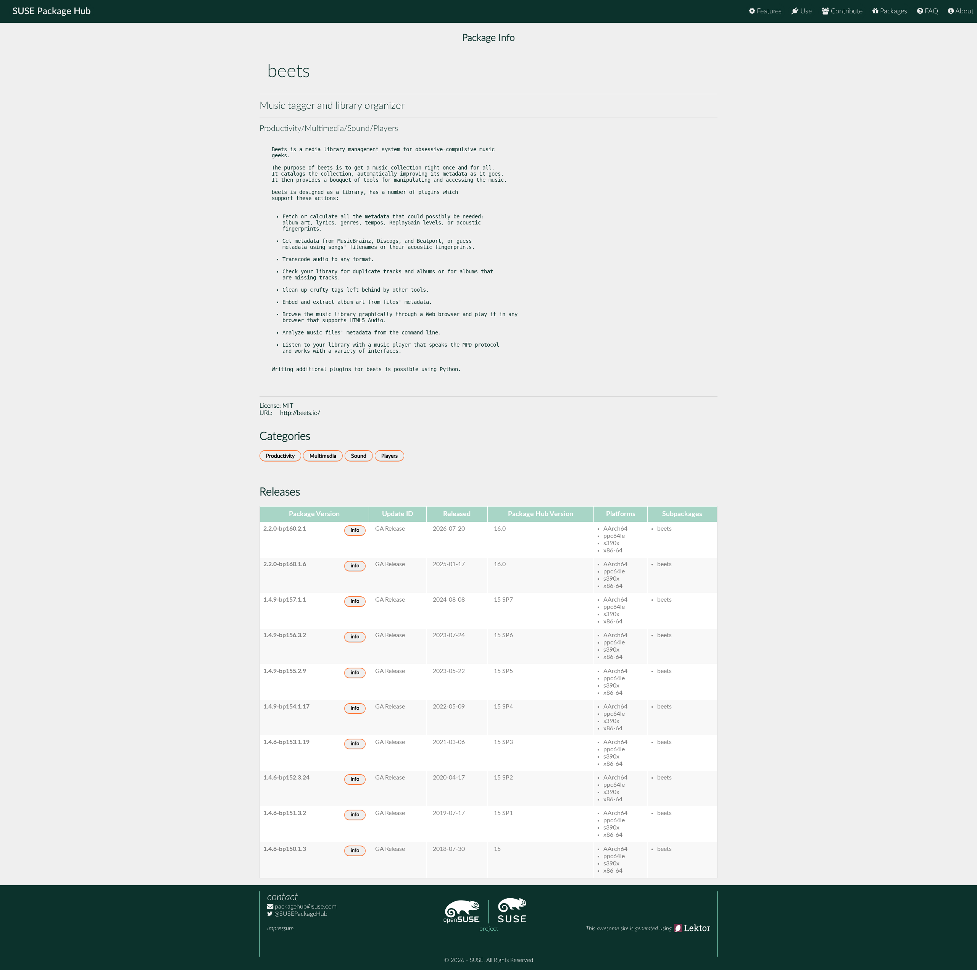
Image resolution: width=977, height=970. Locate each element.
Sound (358, 456)
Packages (892, 11)
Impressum (280, 928)
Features (768, 11)
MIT (287, 406)
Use (805, 11)
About (964, 11)
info (355, 530)
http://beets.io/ (300, 413)
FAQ (930, 11)
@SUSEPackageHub (300, 914)
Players (389, 456)
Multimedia (323, 456)
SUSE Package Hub (52, 11)
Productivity (280, 456)
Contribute (846, 11)
